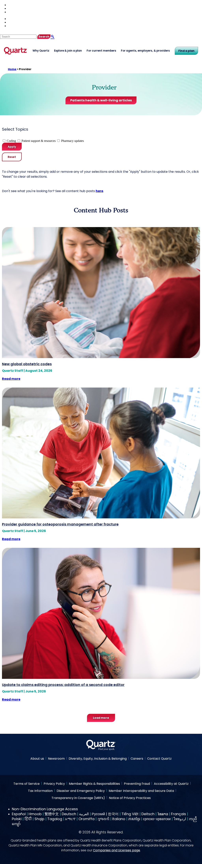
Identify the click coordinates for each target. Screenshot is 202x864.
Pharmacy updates (72, 140)
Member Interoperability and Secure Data (141, 791)
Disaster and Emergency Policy (81, 791)
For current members (101, 51)
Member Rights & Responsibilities (94, 784)
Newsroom (56, 758)
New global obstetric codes (27, 363)
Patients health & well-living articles (101, 100)
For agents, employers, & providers (145, 51)
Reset (12, 157)
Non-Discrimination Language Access (45, 808)
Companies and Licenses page (116, 850)
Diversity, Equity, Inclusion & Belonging (98, 758)
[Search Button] (52, 36)
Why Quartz (41, 51)
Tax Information (40, 791)
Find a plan (186, 51)
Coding (11, 140)
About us (37, 758)
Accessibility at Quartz (171, 784)
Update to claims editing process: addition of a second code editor (63, 684)
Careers (137, 758)
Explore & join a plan (68, 51)
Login (12, 12)
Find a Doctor (17, 5)
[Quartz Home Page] (101, 745)
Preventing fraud (137, 784)
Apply (12, 147)
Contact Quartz (159, 758)
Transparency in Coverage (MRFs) (78, 798)
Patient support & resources (39, 140)
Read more (11, 378)
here (99, 191)
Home (12, 69)
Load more (101, 718)
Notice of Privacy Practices (130, 798)
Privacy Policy (54, 784)
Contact (13, 8)
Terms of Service (26, 784)
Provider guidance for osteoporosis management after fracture (60, 524)
